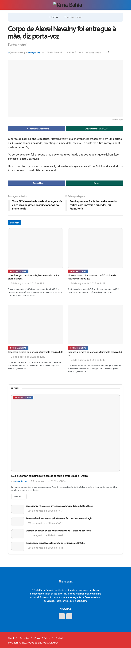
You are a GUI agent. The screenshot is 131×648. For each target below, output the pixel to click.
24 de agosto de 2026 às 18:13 (45, 510)
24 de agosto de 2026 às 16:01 (45, 535)
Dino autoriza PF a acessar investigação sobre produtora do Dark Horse (59, 506)
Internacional (72, 17)
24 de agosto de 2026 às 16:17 (45, 523)
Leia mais (18, 496)
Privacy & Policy (42, 638)
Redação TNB (34, 52)
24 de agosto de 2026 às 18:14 (48, 481)
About (11, 638)
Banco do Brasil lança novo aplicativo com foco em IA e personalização (59, 518)
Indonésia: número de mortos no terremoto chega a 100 (35, 352)
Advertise (24, 638)
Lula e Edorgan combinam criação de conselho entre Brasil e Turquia (49, 476)
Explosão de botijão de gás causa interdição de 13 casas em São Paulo (58, 530)
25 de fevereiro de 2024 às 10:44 (65, 52)
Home (53, 17)
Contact (59, 638)
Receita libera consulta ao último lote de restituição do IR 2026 (55, 543)
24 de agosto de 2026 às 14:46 (45, 547)
